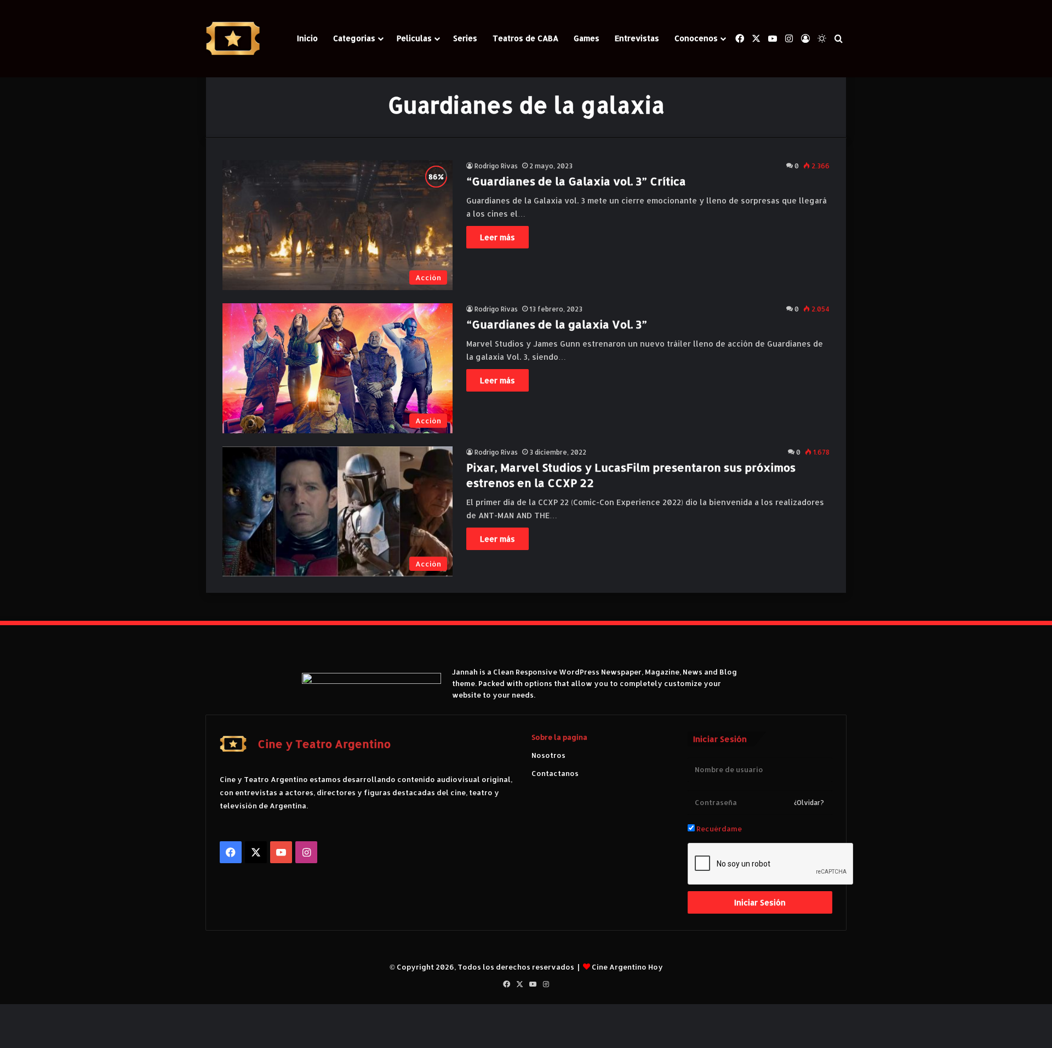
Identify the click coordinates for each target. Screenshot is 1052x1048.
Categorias (354, 38)
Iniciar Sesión (760, 902)
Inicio (307, 38)
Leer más (497, 237)
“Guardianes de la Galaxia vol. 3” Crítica (576, 181)
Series (465, 38)
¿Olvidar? (809, 802)
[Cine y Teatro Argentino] (232, 38)
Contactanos (555, 773)
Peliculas (414, 38)
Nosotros (548, 755)
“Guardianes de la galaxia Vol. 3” (556, 324)
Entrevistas (637, 38)
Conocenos (696, 38)
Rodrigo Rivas (496, 166)
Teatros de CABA (525, 38)
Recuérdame (718, 828)
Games (586, 38)
